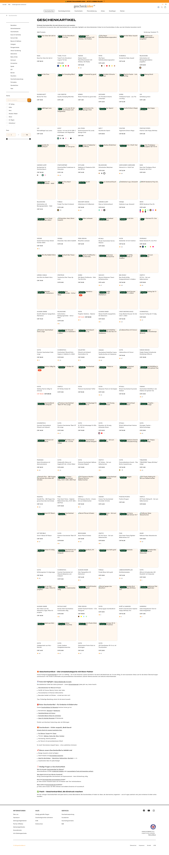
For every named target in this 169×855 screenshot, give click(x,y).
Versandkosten (17, 830)
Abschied (70, 758)
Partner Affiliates (18, 824)
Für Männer (41, 733)
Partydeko (14, 82)
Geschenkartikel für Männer (55, 769)
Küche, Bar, (52, 736)
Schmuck (13, 60)
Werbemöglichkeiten (19, 827)
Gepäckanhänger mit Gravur (46, 713)
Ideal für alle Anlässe (44, 758)
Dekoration (14, 54)
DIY (12, 69)
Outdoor (61, 736)
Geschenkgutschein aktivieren (44, 817)
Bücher (13, 72)
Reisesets (49, 710)
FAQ (9, 4)
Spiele (12, 66)
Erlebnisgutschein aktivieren (19, 4)
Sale (12, 88)
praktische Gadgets (58, 771)
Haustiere (13, 76)
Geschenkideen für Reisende (49, 707)
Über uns (15, 814)
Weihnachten (63, 758)
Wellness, (46, 736)
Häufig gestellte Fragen (42, 814)
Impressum (16, 817)
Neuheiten (14, 25)
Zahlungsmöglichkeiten (20, 820)
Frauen (48, 733)
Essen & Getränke (16, 35)
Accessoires (14, 63)
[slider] (7, 139)
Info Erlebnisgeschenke (20, 833)
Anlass (103, 11)
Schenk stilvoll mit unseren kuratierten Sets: (49, 730)
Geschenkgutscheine (64, 11)
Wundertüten (14, 85)
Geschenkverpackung (17, 79)
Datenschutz (39, 824)
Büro (57, 736)
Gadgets (13, 44)
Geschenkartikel (49, 11)
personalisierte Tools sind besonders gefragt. (80, 771)
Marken (122, 11)
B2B (63, 824)
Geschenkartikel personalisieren (51, 779)
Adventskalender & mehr (63, 682)
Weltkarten (57, 710)
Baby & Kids (14, 57)
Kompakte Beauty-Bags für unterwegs (49, 715)
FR (165, 4)
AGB (36, 820)
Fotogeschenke (15, 47)
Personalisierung (92, 11)
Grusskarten (65, 817)
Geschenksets (78, 11)
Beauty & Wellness (16, 41)
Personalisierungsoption (56, 755)
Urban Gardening (16, 50)
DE (162, 4)
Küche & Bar (14, 38)
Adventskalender (15, 28)
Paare (54, 733)
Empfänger (112, 11)
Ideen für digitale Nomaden (46, 718)
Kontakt (5, 4)
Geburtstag (55, 758)
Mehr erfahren (152, 834)
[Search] (162, 7)
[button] (29, 100)
